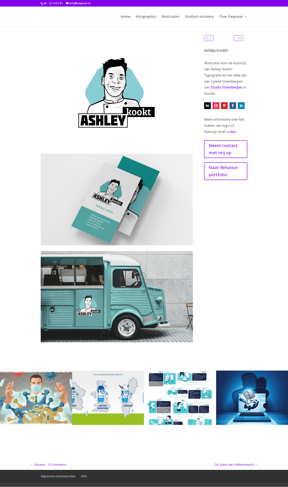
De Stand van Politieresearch (236, 464)
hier (233, 131)
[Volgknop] (207, 105)
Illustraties (171, 17)
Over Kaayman (231, 17)
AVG (84, 476)
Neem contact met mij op (223, 149)
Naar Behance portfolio (223, 171)
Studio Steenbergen (226, 87)
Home (126, 17)
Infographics (146, 17)
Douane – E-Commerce (48, 464)
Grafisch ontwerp (199, 17)
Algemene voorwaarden (58, 476)
